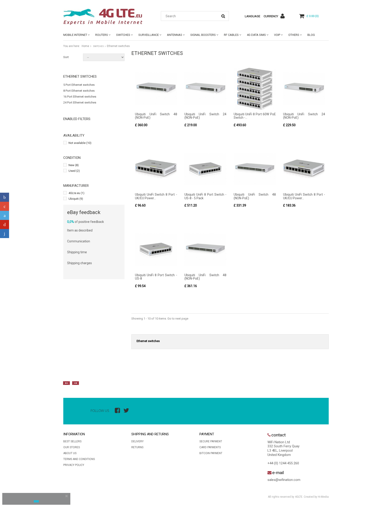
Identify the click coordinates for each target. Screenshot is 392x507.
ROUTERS (101, 35)
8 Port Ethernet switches (79, 90)
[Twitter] (4, 215)
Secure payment (210, 441)
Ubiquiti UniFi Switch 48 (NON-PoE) (156, 115)
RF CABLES (231, 35)
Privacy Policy (73, 465)
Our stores (71, 447)
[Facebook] (4, 197)
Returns (137, 447)
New (74, 165)
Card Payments (210, 447)
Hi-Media (323, 496)
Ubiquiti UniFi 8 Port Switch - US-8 (156, 276)
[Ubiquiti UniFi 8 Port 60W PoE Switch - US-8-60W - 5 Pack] (255, 89)
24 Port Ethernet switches (79, 102)
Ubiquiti (76, 198)
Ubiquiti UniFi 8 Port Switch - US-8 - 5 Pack (205, 196)
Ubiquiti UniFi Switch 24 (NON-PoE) (205, 115)
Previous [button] (66, 383)
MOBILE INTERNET (75, 35)
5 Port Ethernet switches (79, 84)
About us (69, 453)
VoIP (277, 35)
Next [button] (75, 383)
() (312, 16)
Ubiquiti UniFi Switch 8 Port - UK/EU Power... (156, 196)
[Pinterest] (4, 224)
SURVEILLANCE (148, 35)
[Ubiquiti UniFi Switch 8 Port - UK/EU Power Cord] (304, 169)
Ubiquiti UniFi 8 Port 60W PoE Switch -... (255, 115)
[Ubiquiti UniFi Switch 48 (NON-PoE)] (156, 89)
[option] (113, 373)
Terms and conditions (79, 459)
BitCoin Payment (210, 453)
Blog (311, 35)
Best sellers (72, 441)
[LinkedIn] (4, 233)
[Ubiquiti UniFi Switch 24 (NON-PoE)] (205, 89)
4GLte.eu (76, 193)
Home (85, 46)
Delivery (137, 441)
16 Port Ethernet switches (79, 96)
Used (74, 170)
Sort (66, 57)
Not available (80, 143)
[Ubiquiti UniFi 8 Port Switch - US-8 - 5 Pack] (205, 169)
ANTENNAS (174, 35)
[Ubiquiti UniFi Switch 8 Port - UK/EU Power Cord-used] (156, 169)
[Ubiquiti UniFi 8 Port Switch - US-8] (156, 250)
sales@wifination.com (283, 480)
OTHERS (293, 35)
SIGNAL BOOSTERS (203, 35)
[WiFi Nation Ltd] (105, 17)
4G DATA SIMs (256, 35)
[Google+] (4, 206)
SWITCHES (123, 35)
